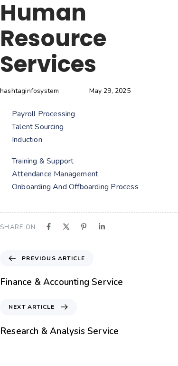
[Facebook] (48, 226)
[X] (66, 226)
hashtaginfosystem (29, 90)
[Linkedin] (101, 226)
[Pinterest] (83, 226)
